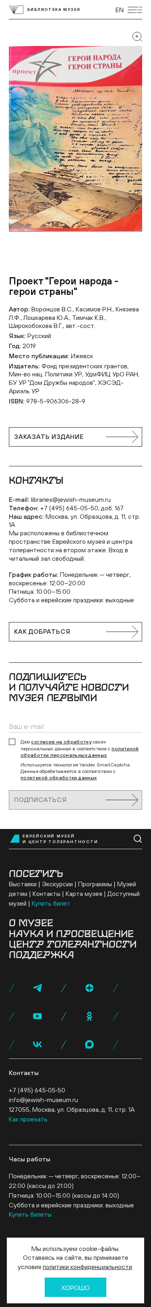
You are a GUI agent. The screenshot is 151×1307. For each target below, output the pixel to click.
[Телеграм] (37, 987)
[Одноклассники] (89, 1016)
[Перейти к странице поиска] (138, 839)
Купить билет (51, 903)
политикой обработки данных (59, 778)
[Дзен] (89, 987)
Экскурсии (57, 883)
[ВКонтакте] (37, 1044)
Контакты (46, 893)
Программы (95, 883)
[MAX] (89, 1044)
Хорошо (75, 1287)
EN (120, 9)
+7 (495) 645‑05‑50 (37, 1090)
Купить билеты (30, 1214)
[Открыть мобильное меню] (135, 10)
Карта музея (84, 893)
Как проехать (28, 1119)
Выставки (23, 883)
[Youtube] (37, 1016)
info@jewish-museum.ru (43, 1099)
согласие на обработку (61, 742)
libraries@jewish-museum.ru (71, 499)
